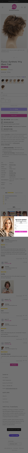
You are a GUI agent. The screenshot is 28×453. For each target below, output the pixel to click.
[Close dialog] (27, 216)
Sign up (21, 231)
